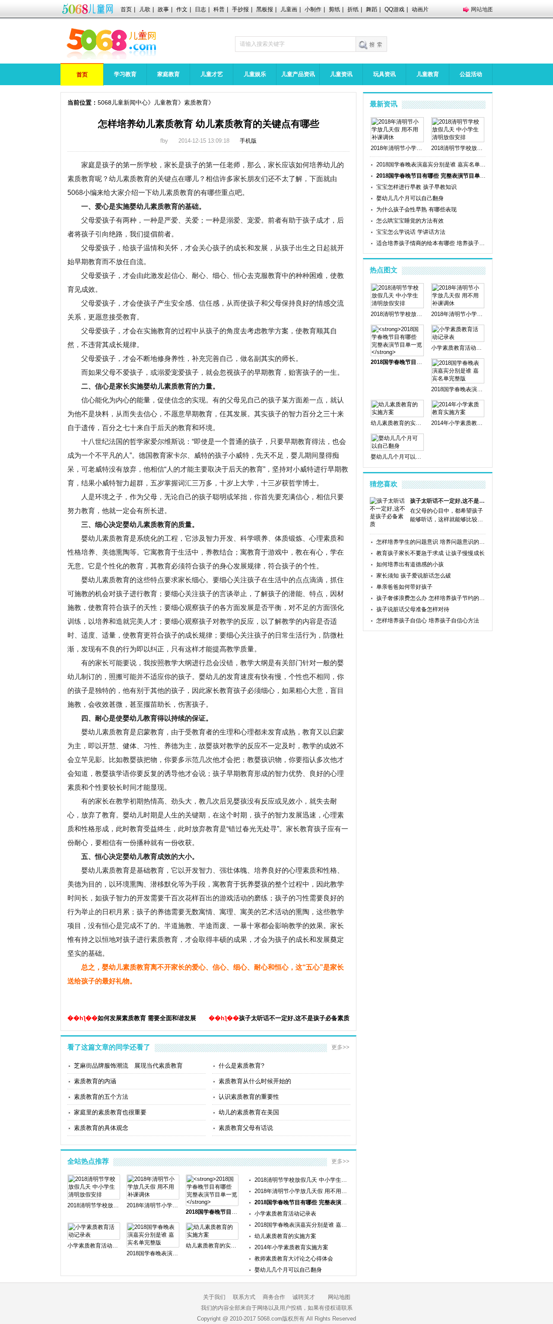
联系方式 (244, 1297)
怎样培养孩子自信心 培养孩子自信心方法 (427, 620)
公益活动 (471, 74)
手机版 (248, 140)
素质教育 (196, 102)
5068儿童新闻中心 (123, 102)
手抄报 (240, 9)
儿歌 (144, 9)
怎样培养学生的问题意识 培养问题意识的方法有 (431, 542)
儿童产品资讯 (298, 74)
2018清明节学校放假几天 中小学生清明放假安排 (302, 1180)
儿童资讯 (341, 74)
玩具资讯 (384, 74)
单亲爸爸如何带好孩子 (404, 587)
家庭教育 (168, 74)
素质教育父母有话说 (246, 1127)
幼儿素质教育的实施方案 (285, 1236)
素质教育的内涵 (95, 1081)
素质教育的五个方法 (101, 1096)
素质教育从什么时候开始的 (255, 1081)
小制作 (313, 9)
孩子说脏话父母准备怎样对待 (412, 609)
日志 (200, 9)
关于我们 (214, 1297)
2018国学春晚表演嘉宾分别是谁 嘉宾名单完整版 (302, 1225)
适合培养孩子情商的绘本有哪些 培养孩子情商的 (431, 243)
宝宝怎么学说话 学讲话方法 (410, 232)
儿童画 (288, 9)
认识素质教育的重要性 (249, 1096)
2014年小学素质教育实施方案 (291, 1247)
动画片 (420, 9)
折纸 (353, 9)
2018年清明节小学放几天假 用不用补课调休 (302, 1191)
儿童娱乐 (255, 74)
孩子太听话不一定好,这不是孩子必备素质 (294, 1018)
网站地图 (482, 9)
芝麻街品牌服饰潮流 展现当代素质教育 (128, 1065)
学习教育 (125, 74)
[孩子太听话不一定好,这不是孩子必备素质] (388, 524)
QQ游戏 (394, 9)
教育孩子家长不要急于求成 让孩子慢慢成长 (430, 553)
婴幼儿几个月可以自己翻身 (288, 1270)
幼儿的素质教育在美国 (249, 1112)
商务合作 (274, 1297)
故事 (163, 9)
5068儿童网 (87, 9)
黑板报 (264, 9)
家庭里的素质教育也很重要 (110, 1112)
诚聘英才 (303, 1297)
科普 (219, 9)
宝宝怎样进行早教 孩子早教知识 (416, 187)
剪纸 (334, 9)
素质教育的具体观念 (101, 1127)
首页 (126, 9)
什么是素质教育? (241, 1065)
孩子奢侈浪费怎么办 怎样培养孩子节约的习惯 (431, 598)
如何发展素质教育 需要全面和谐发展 (147, 1018)
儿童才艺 (211, 74)
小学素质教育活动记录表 (285, 1213)
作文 (182, 9)
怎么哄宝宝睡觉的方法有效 (410, 220)
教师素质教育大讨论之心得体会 (293, 1258)
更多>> (340, 1047)
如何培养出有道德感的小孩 (410, 564)
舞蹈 (371, 9)
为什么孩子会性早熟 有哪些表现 (416, 209)
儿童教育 (427, 74)
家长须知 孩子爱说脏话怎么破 (413, 575)
